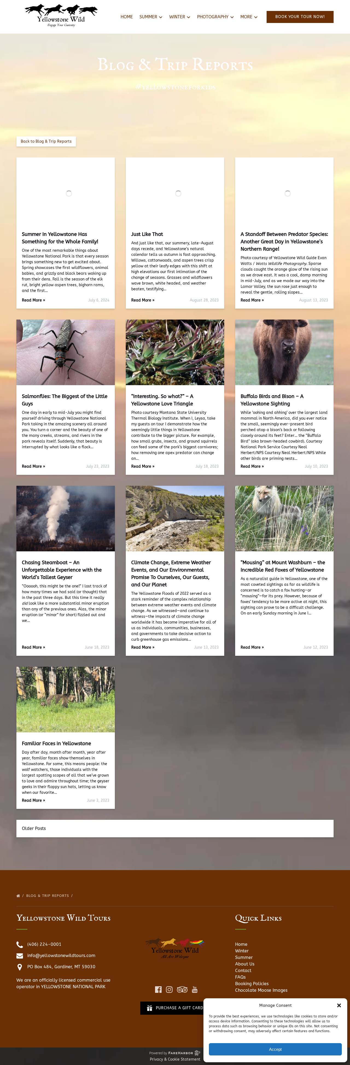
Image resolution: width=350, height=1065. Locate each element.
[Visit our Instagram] (169, 989)
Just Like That (147, 234)
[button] (339, 1005)
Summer (244, 957)
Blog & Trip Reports (48, 896)
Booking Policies (252, 983)
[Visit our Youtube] (194, 989)
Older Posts (34, 828)
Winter (242, 950)
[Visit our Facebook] (158, 989)
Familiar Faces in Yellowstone (56, 744)
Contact (243, 970)
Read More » (33, 300)
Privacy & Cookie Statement (175, 1059)
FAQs (240, 977)
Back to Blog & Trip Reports (46, 141)
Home (127, 16)
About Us (244, 964)
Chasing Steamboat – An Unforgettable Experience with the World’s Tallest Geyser (62, 570)
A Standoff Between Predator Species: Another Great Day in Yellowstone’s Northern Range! (284, 241)
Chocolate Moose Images (261, 990)
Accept (275, 1049)
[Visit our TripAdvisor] (182, 989)
